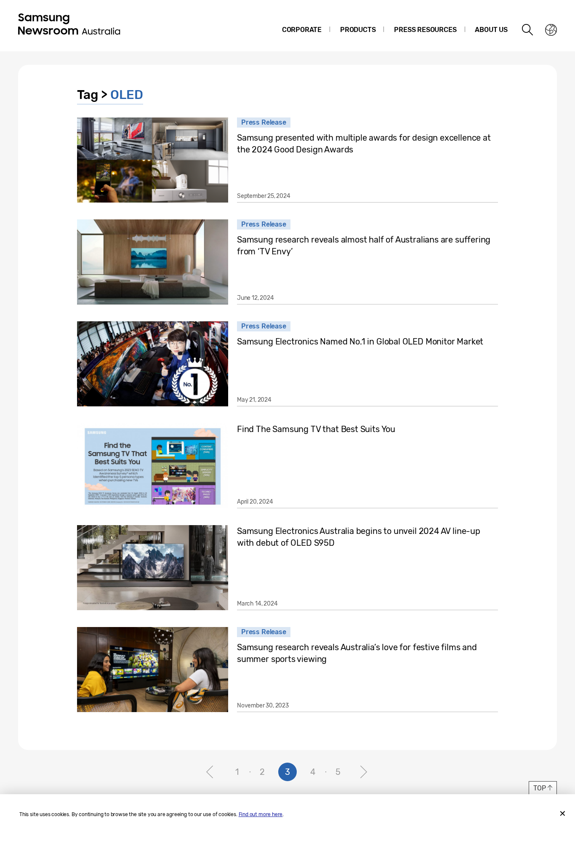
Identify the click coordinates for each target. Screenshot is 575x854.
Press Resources (425, 30)
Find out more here (261, 814)
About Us (491, 30)
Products (358, 30)
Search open (527, 29)
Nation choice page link (551, 29)
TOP (539, 788)
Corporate (302, 30)
